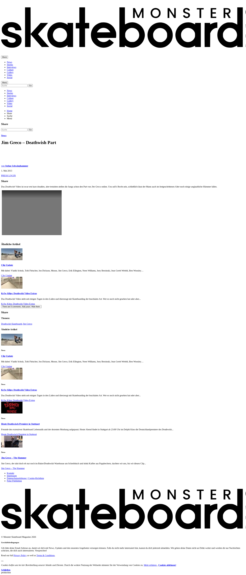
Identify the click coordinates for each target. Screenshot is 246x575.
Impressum (12, 476)
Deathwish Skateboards (11, 324)
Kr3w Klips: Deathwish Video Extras (19, 293)
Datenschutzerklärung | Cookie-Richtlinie (25, 478)
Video (9, 75)
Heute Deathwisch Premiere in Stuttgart (20, 424)
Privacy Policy (20, 555)
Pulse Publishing (14, 481)
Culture (10, 70)
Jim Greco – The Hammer (13, 458)
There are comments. (21, 307)
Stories (10, 64)
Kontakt (10, 473)
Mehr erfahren (150, 565)
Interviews (11, 67)
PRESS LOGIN (8, 175)
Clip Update (7, 265)
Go (30, 86)
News (9, 62)
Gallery (10, 72)
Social (9, 77)
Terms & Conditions (45, 555)
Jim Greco (27, 324)
